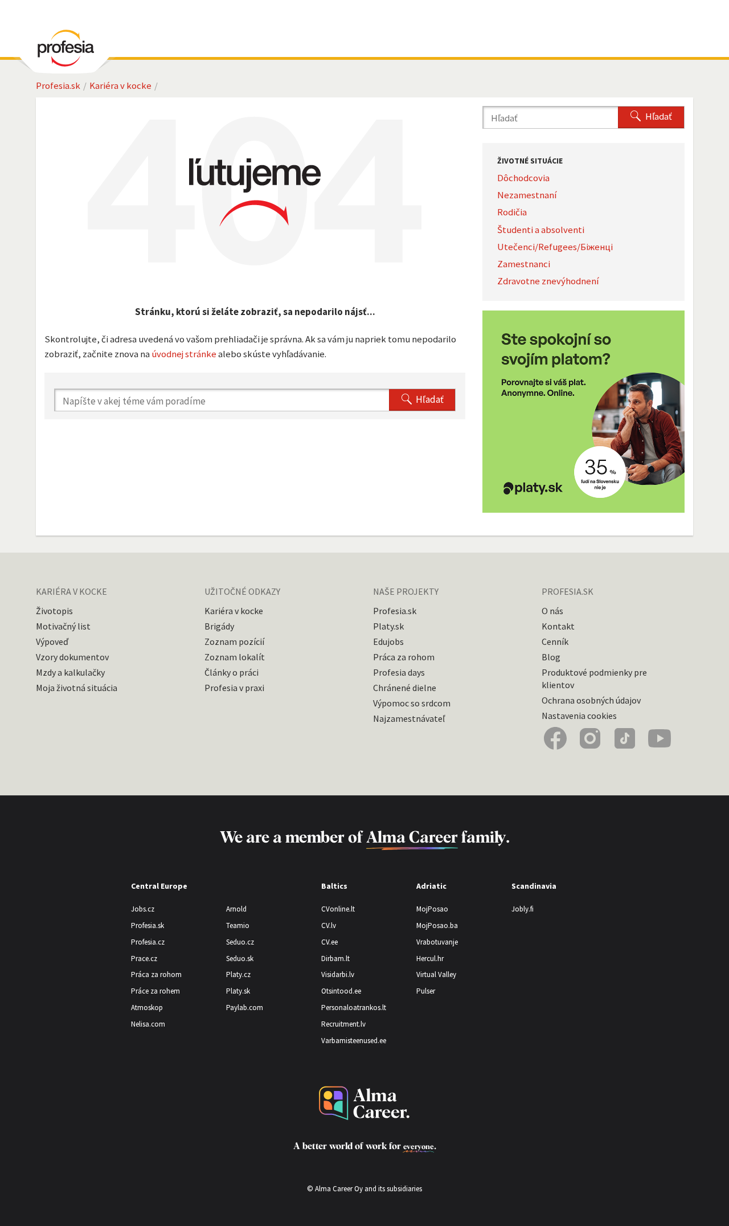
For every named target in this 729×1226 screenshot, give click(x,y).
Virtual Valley (436, 974)
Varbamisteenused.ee (353, 1040)
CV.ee (329, 942)
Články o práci (231, 672)
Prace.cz (144, 958)
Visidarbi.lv (337, 974)
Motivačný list (63, 626)
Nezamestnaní (527, 195)
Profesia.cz (148, 942)
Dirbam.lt (335, 958)
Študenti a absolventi (540, 229)
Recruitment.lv (343, 1024)
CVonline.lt (338, 909)
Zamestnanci (523, 264)
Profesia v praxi (234, 687)
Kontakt (558, 626)
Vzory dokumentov (72, 657)
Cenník (555, 641)
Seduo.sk (239, 958)
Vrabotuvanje (437, 942)
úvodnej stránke (183, 354)
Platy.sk (388, 626)
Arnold (236, 909)
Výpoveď (52, 641)
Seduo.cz (240, 942)
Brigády (219, 626)
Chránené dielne (404, 687)
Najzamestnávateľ (409, 718)
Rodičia (512, 212)
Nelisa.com (148, 1024)
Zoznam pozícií (234, 641)
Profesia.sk (58, 85)
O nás (552, 610)
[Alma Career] (364, 1103)
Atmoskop (147, 1007)
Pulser (425, 991)
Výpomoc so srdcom (411, 703)
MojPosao (432, 909)
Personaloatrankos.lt (353, 1007)
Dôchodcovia (523, 177)
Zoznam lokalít (234, 657)
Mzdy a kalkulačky (70, 672)
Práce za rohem (155, 991)
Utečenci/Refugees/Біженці (555, 246)
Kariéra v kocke (120, 85)
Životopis (54, 610)
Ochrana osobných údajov (591, 700)
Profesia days (399, 672)
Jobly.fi (522, 909)
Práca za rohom (404, 657)
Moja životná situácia (76, 687)
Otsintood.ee (341, 991)
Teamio (237, 925)
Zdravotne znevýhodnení (548, 281)
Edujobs (388, 641)
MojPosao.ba (437, 925)
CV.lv (328, 925)
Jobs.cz (142, 909)
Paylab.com (244, 1007)
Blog (551, 657)
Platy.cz (238, 974)
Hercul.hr (430, 958)
